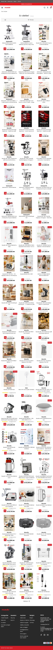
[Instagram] (44, 635)
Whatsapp (32, 620)
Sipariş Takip (3, 1)
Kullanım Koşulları (24, 622)
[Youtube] (48, 635)
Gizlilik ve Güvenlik (24, 625)
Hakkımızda (10, 1)
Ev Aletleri (3, 622)
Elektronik (3, 620)
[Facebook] (41, 635)
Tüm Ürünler (4, 11)
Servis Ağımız (23, 633)
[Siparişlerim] (48, 7)
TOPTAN (19, 1)
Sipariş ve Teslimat (24, 620)
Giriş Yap (13, 618)
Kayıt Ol (12, 620)
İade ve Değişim (24, 627)
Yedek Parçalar (4, 618)
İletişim (15, 1)
